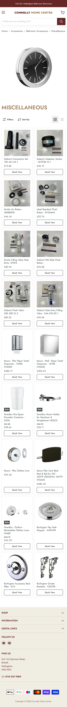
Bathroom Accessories (37, 31)
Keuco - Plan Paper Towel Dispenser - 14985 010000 (16, 364)
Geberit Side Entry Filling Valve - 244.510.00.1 (49, 312)
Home (5, 31)
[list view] (62, 119)
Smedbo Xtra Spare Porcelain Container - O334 (14, 417)
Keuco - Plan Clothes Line (16, 470)
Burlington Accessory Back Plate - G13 (17, 585)
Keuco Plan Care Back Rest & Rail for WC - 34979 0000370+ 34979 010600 (50, 475)
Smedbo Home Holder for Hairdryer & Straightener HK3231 (48, 417)
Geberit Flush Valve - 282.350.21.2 (14, 312)
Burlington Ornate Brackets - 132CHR (46, 585)
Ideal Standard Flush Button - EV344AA (47, 211)
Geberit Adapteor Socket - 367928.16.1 (49, 160)
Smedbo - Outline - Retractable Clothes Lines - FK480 (17, 530)
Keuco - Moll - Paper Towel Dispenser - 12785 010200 (50, 364)
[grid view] (55, 119)
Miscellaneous (58, 31)
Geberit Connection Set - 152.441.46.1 (16, 160)
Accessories (17, 31)
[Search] (61, 21)
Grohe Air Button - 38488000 (13, 211)
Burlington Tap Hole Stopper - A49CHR (47, 529)
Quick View (17, 172)
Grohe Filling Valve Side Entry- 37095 (16, 261)
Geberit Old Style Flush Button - (48, 261)
